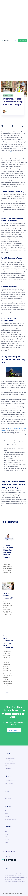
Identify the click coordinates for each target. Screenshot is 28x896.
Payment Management (10, 761)
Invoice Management (10, 758)
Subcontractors (9, 783)
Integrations (8, 768)
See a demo (22, 40)
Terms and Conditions (10, 819)
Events (6, 834)
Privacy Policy (8, 816)
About (6, 810)
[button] (16, 40)
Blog (6, 831)
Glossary (7, 839)
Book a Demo (8, 798)
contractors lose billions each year (10, 152)
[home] (5, 40)
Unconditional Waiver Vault (10, 764)
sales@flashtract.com (9, 851)
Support (7, 842)
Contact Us (7, 795)
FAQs (6, 837)
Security (7, 813)
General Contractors (10, 780)
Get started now (14, 730)
